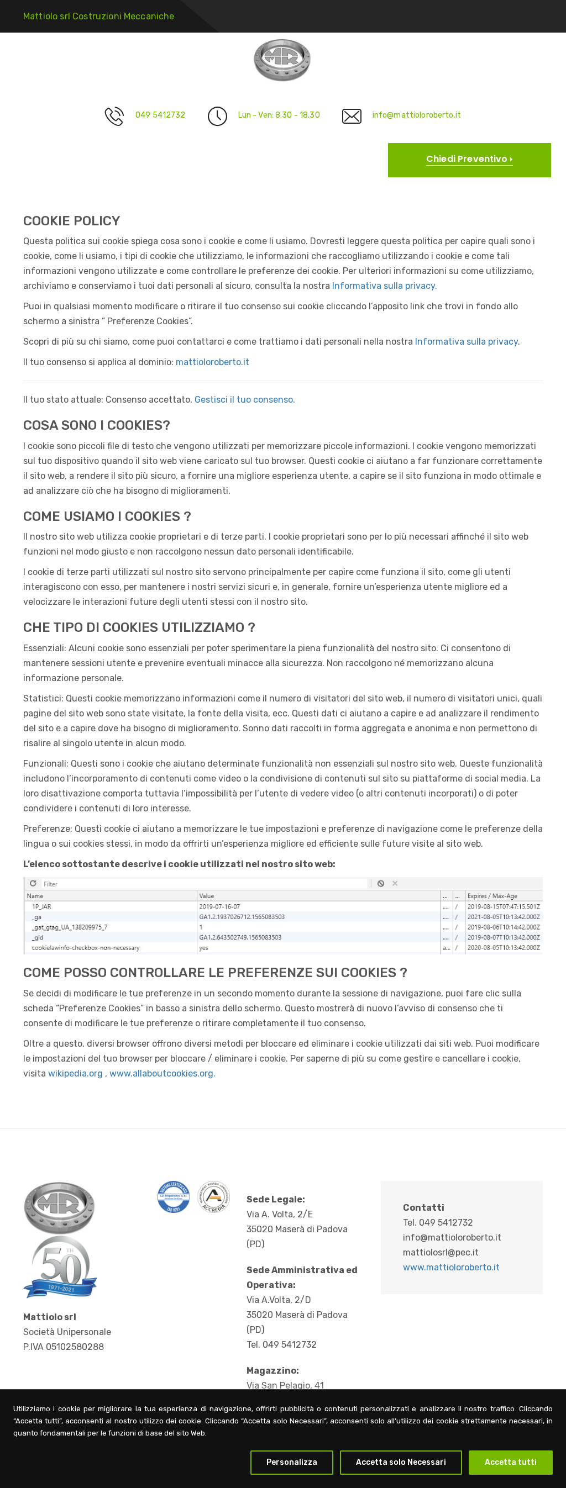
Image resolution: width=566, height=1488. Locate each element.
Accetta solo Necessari (401, 1462)
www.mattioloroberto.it (451, 1267)
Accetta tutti (511, 1462)
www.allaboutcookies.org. (162, 1073)
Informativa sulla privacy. (384, 286)
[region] (283, 1438)
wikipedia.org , (78, 1073)
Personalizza (291, 1462)
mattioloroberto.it (212, 362)
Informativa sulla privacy (466, 341)
